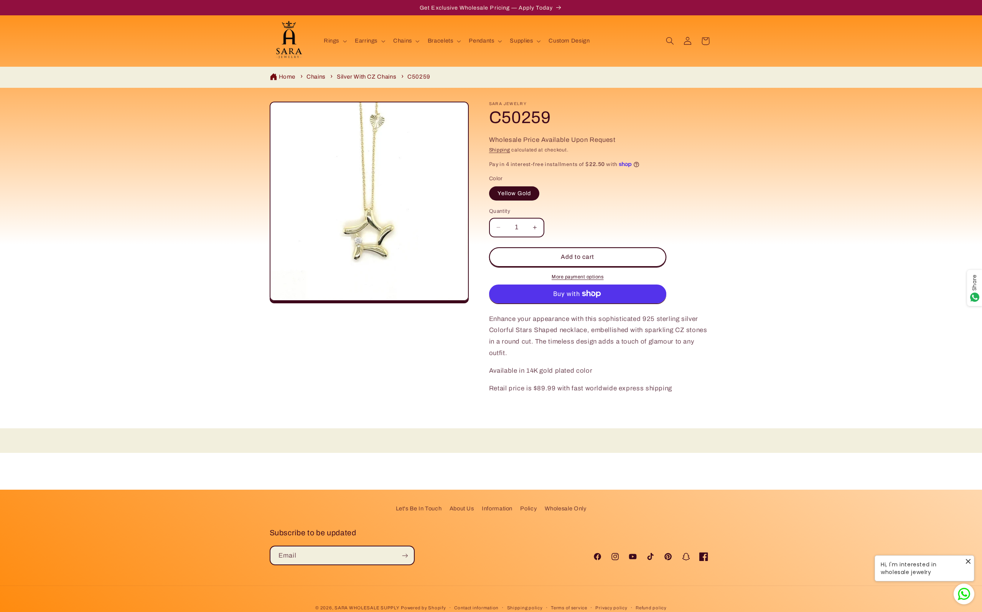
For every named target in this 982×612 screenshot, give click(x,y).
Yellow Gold (514, 193)
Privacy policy (611, 607)
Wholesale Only (566, 508)
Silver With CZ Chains (366, 77)
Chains (316, 77)
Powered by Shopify (423, 607)
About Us (462, 508)
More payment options (578, 277)
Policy (528, 508)
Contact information (476, 607)
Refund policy (651, 607)
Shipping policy (525, 607)
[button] (334, 41)
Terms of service (569, 607)
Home (287, 77)
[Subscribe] (405, 555)
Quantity (499, 211)
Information (497, 508)
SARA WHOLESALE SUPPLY (366, 607)
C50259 (418, 77)
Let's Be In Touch (419, 508)
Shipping (499, 150)
